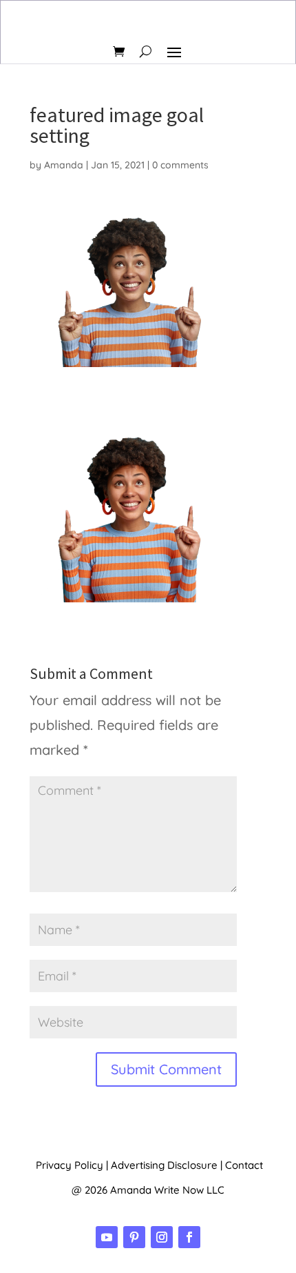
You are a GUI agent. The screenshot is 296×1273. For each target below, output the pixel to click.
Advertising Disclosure (164, 1165)
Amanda (63, 165)
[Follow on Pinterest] (134, 1237)
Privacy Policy (69, 1165)
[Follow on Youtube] (107, 1237)
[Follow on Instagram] (162, 1237)
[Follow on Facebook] (189, 1237)
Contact (244, 1165)
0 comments (180, 165)
